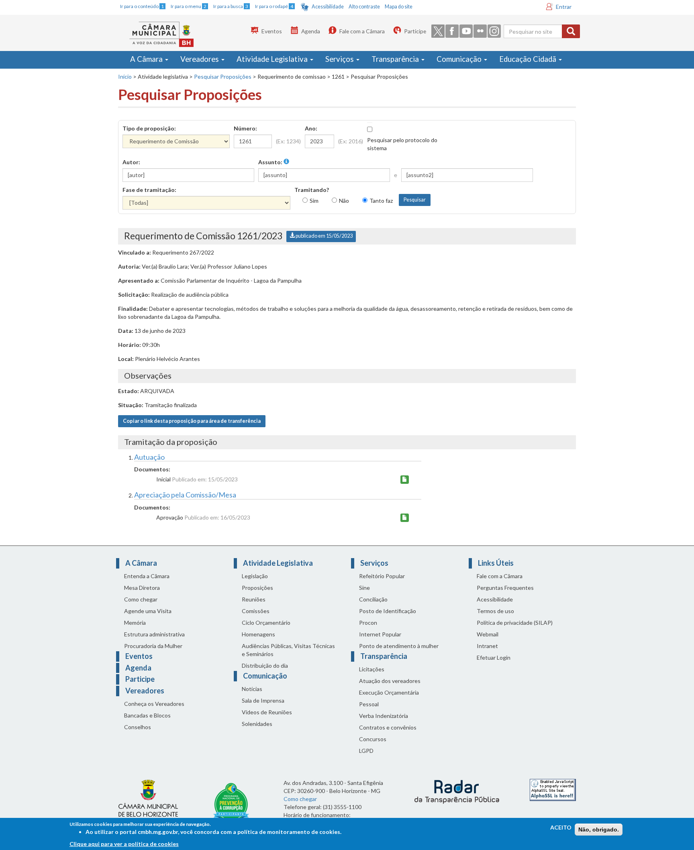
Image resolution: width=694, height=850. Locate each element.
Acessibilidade (328, 7)
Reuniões (253, 599)
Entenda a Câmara (146, 576)
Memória (135, 622)
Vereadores (200, 59)
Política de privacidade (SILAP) (515, 622)
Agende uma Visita (147, 610)
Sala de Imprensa (263, 700)
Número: (245, 128)
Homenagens (258, 634)
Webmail (487, 634)
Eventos (271, 31)
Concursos (372, 739)
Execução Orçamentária (389, 692)
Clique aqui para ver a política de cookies (124, 843)
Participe (415, 31)
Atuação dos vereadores (389, 680)
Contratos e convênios (387, 727)
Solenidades (257, 723)
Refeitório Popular (382, 576)
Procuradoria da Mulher (153, 645)
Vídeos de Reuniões (267, 712)
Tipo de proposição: (149, 128)
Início (125, 76)
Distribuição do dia (265, 665)
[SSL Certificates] (553, 789)
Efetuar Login (493, 657)
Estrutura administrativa (154, 634)
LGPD (366, 750)
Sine (364, 587)
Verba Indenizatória (383, 715)
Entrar (564, 6)
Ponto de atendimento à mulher (399, 645)
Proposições (257, 587)
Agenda (310, 31)
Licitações (371, 669)
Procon (368, 622)
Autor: (131, 162)
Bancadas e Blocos (147, 715)
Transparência (395, 59)
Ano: (311, 128)
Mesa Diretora (142, 587)
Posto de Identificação (387, 610)
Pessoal (369, 704)
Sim (314, 200)
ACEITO (561, 827)
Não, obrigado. (598, 829)
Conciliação (373, 599)
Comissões (255, 610)
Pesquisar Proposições (222, 76)
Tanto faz (381, 200)
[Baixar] (404, 479)
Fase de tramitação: (149, 189)
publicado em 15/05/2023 (324, 236)
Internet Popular (380, 634)
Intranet (487, 645)
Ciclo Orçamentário (266, 622)
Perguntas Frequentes (505, 587)
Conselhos (137, 727)
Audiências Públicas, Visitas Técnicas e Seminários (288, 649)
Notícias (252, 688)
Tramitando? (311, 189)
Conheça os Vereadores (154, 703)
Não (344, 200)
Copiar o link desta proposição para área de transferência (192, 421)
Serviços (340, 59)
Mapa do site (398, 7)
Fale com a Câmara (362, 31)
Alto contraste (364, 7)
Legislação (255, 576)
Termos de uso (495, 610)
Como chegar (140, 599)
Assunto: (271, 162)
